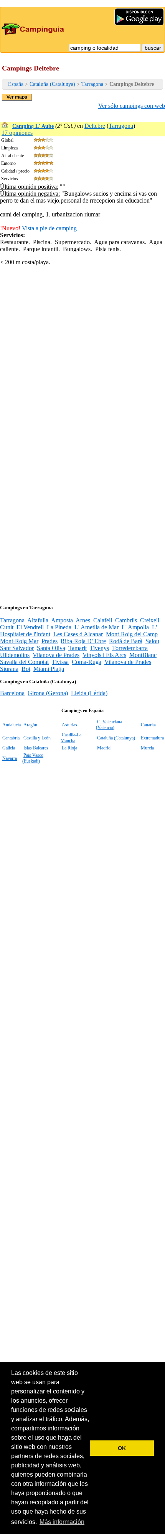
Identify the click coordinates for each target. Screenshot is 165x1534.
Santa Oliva (51, 648)
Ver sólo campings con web (131, 105)
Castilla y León (37, 738)
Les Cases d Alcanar (78, 634)
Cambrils (126, 620)
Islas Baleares (35, 748)
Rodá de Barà (125, 641)
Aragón (30, 725)
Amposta (62, 620)
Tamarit (77, 648)
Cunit (6, 627)
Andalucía (11, 725)
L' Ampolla (135, 627)
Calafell (102, 620)
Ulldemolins (15, 655)
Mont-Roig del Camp (132, 634)
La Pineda (59, 627)
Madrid (104, 748)
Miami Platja (48, 669)
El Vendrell (30, 627)
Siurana (9, 669)
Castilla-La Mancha (71, 737)
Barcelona (12, 693)
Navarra (9, 758)
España (15, 84)
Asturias (69, 725)
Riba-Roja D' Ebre (83, 641)
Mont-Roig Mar (19, 641)
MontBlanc (143, 655)
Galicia (8, 748)
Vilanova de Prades (56, 655)
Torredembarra (130, 648)
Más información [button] (62, 1522)
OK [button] (122, 1448)
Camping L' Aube (33, 126)
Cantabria (11, 738)
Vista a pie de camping (49, 228)
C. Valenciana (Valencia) (109, 724)
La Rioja (69, 748)
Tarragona (92, 84)
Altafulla (37, 620)
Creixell (149, 620)
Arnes (83, 620)
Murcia (147, 748)
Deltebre (94, 125)
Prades (49, 641)
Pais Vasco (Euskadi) (32, 758)
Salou (152, 641)
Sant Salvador (17, 648)
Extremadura (152, 738)
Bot (25, 669)
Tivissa (60, 662)
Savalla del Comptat (24, 662)
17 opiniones (17, 132)
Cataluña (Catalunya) (52, 84)
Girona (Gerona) (48, 693)
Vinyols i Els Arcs (104, 655)
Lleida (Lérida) (89, 693)
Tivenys (99, 648)
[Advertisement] (82, 355)
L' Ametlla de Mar (96, 627)
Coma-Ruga (86, 662)
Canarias (149, 725)
